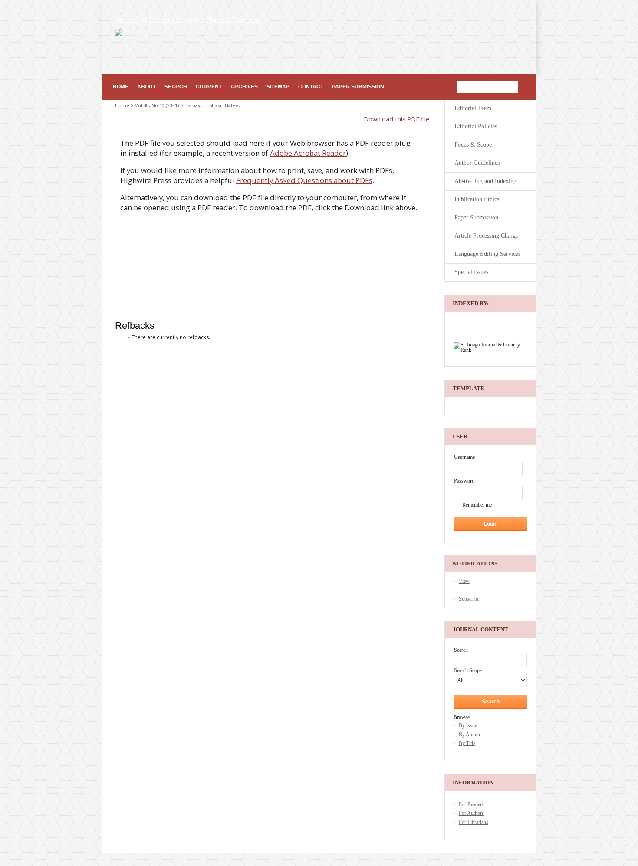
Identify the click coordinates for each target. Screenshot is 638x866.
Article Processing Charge (486, 235)
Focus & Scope (473, 144)
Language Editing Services (487, 254)
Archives (244, 87)
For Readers (471, 804)
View (464, 581)
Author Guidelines (477, 163)
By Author (469, 734)
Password (464, 481)
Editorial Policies (475, 126)
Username (464, 457)
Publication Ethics (476, 199)
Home (120, 87)
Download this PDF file (396, 119)
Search (175, 87)
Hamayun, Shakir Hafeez (212, 105)
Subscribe (469, 598)
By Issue (468, 725)
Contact (310, 87)
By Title (467, 743)
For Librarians (473, 822)
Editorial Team (472, 108)
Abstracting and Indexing (485, 181)
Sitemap (277, 87)
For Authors (471, 813)
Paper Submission (358, 87)
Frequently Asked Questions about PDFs (304, 180)
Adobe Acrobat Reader (308, 153)
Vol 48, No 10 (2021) (157, 105)
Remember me (477, 504)
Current (209, 87)
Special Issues (471, 272)
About (146, 87)
